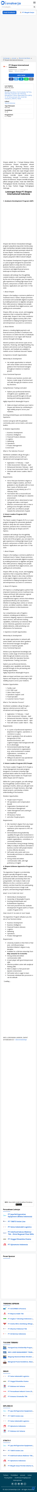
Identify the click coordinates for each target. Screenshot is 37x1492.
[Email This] (31, 79)
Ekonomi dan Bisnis (10, 92)
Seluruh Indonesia (10, 103)
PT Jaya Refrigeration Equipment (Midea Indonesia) (20, 1215)
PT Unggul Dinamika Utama (19, 1239)
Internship (8, 94)
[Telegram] (21, 79)
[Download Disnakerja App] (12, 1484)
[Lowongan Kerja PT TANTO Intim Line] (4, 1416)
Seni (19, 97)
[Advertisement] (18, 35)
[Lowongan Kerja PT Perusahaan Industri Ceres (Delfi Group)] (4, 1391)
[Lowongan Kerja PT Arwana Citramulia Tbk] (4, 1396)
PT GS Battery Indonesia (17, 1334)
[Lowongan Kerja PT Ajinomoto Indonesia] (4, 1426)
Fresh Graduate (21, 92)
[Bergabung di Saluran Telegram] (22, 1484)
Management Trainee (11, 95)
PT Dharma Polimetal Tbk (17, 1329)
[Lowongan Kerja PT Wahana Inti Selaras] (4, 1386)
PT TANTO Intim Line (16, 1221)
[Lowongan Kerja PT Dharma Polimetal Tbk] (4, 1329)
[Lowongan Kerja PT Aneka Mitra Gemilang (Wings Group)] (4, 1324)
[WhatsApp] (26, 79)
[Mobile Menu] (34, 2)
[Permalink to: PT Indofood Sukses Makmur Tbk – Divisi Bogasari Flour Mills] (4, 1233)
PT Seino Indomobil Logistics (20, 1227)
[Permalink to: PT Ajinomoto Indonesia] (4, 1244)
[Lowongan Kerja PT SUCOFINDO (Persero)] (4, 1308)
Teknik (19, 99)
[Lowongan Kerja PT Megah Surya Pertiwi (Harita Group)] (4, 1465)
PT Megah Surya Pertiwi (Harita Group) (22, 1466)
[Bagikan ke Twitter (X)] (16, 79)
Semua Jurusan (13, 97)
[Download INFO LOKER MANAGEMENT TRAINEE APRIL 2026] (4, 1352)
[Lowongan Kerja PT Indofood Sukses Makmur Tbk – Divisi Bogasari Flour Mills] (4, 1455)
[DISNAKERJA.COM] (11, 3)
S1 (5, 97)
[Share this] (11, 79)
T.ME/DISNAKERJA (20, 1040)
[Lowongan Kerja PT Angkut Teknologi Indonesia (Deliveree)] (4, 1318)
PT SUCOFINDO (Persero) (17, 1309)
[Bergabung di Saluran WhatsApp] (25, 1484)
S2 (7, 97)
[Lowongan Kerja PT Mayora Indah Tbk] (4, 1313)
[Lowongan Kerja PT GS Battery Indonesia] (4, 1334)
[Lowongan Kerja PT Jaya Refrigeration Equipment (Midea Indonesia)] (4, 1411)
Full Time (28, 92)
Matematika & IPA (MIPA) (25, 95)
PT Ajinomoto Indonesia (18, 1244)
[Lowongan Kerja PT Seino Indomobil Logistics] (4, 1376)
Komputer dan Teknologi (18, 94)
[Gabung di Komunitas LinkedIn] (18, 1484)
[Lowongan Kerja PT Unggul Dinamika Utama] (4, 1381)
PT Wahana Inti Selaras (16, 1386)
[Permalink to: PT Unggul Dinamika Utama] (4, 1239)
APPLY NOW (21, 75)
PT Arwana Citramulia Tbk (17, 1396)
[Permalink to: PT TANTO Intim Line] (4, 1221)
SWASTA (14, 99)
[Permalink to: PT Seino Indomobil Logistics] (4, 1227)
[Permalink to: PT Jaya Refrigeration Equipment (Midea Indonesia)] (4, 1215)
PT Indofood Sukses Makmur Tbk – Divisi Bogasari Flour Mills (21, 1233)
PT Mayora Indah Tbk (16, 1314)
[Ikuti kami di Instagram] (15, 1484)
